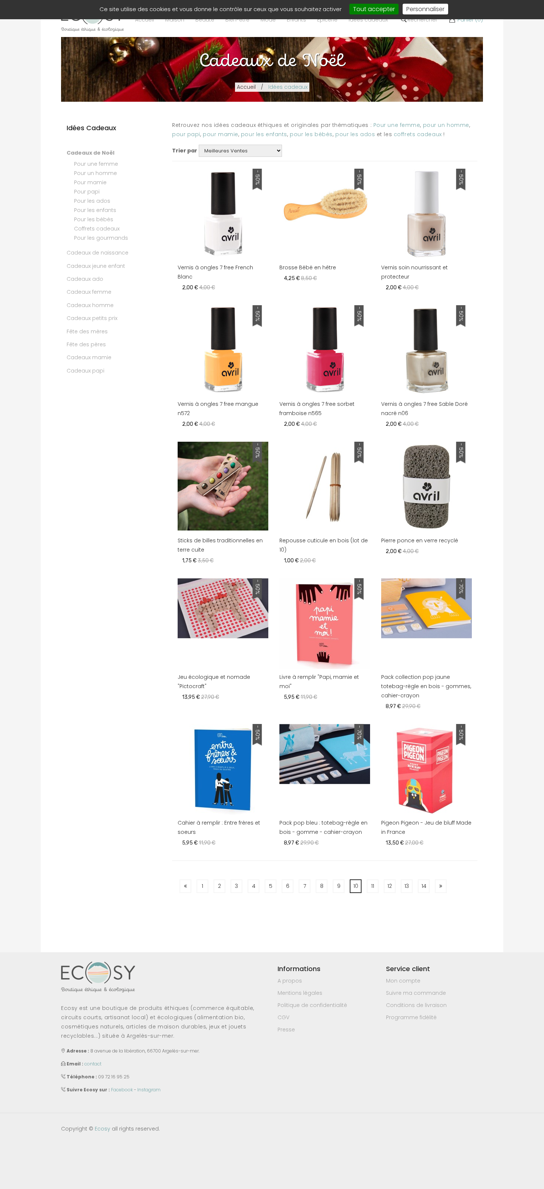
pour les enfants (264, 134)
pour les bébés (311, 134)
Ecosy (102, 1128)
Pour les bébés (93, 219)
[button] (174, 19)
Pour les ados (92, 201)
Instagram (149, 1090)
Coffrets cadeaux (97, 228)
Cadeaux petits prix (92, 318)
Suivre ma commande (416, 993)
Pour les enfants (95, 210)
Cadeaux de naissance (97, 252)
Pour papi (87, 191)
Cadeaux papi (85, 370)
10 (355, 886)
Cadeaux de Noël (90, 152)
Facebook (122, 1090)
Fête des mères (87, 331)
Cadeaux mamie (89, 357)
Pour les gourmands (101, 238)
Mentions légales (300, 993)
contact (92, 1064)
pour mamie (220, 134)
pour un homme (446, 125)
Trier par (184, 150)
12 (389, 886)
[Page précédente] (185, 886)
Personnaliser (425, 9)
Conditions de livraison (416, 1005)
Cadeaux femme (89, 292)
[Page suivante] (441, 886)
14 (424, 886)
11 (372, 886)
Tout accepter (374, 9)
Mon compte (403, 980)
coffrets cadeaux (418, 134)
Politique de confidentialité (312, 1005)
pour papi (186, 134)
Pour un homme (95, 173)
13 (406, 886)
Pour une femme (96, 164)
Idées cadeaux (288, 87)
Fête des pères (86, 344)
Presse (286, 1029)
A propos (290, 980)
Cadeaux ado (85, 279)
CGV (283, 1017)
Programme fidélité (411, 1017)
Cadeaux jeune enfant (96, 266)
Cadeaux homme (90, 305)
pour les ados (355, 134)
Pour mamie (90, 182)
